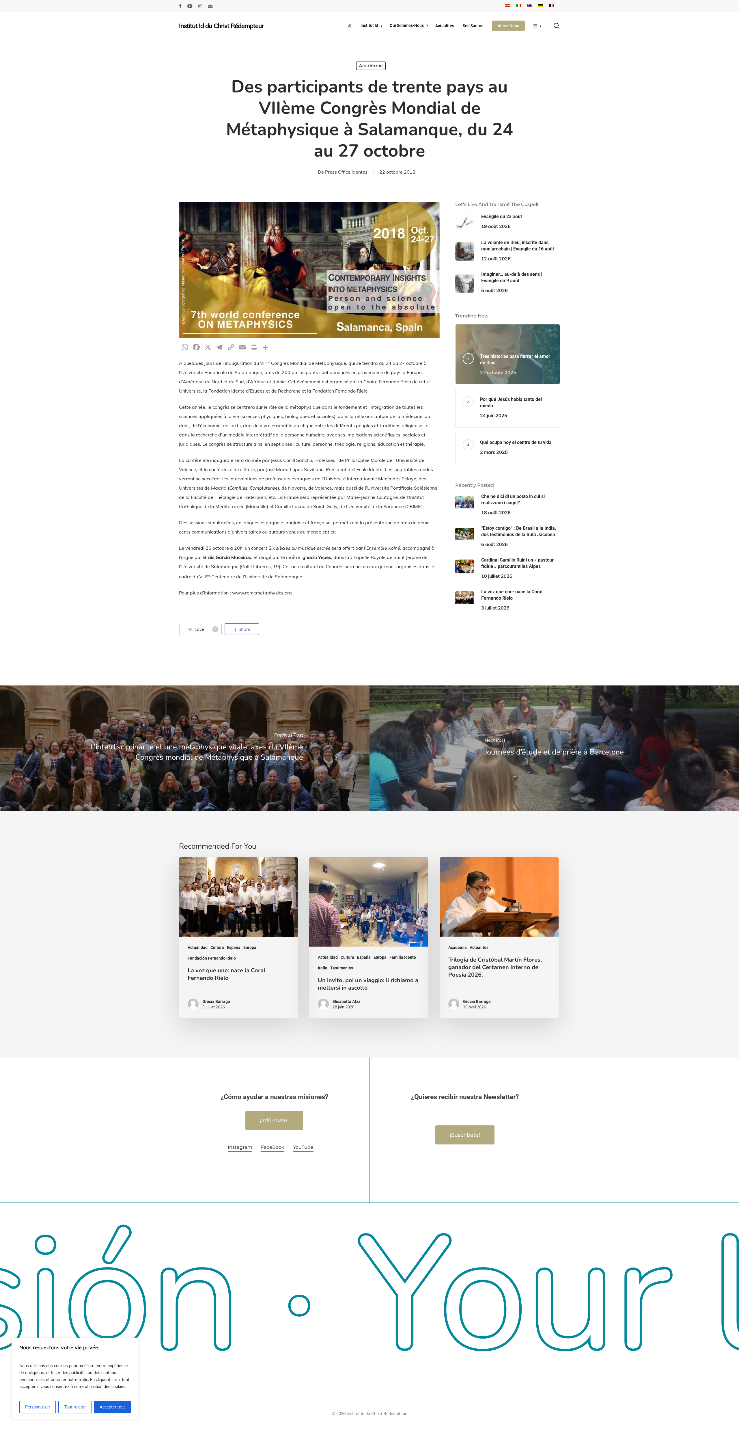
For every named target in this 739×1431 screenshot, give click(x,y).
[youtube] (190, 6)
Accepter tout (112, 1407)
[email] (210, 6)
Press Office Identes (346, 172)
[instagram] (200, 6)
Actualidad (198, 947)
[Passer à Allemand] (540, 6)
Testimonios (341, 968)
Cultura (217, 947)
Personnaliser (37, 1407)
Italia (322, 968)
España (233, 947)
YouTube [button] (303, 1147)
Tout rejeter (75, 1407)
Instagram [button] (240, 1147)
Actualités (479, 947)
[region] (75, 1378)
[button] (274, 1120)
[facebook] (180, 6)
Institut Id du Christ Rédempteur (221, 26)
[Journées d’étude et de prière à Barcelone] (554, 748)
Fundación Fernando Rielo (212, 958)
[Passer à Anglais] (529, 6)
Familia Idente (402, 957)
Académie (371, 65)
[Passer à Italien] (518, 6)
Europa (249, 947)
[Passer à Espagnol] (507, 6)
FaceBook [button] (272, 1147)
